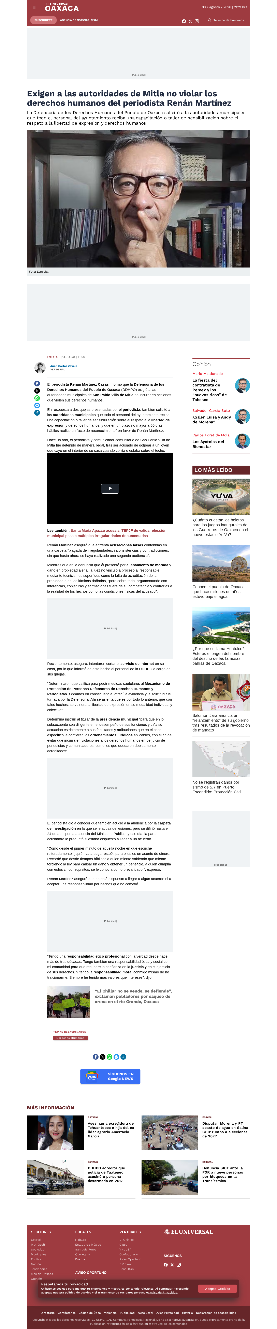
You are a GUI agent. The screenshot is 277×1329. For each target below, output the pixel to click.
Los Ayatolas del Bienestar (208, 444)
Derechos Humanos (70, 1037)
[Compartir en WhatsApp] (37, 398)
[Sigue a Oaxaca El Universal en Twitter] (191, 21)
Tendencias (39, 1269)
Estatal (53, 357)
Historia (187, 1312)
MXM (94, 20)
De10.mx (125, 1264)
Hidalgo (80, 1239)
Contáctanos (66, 1312)
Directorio (48, 1312)
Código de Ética (90, 1312)
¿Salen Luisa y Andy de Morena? (211, 419)
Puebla (80, 1259)
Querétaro (82, 1254)
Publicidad (127, 1312)
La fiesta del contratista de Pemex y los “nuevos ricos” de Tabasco (209, 390)
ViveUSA (125, 1249)
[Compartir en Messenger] (37, 405)
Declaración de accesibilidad (216, 1312)
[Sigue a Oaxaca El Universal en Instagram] (198, 21)
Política (36, 1259)
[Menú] (34, 7)
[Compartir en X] (37, 391)
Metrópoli (38, 1244)
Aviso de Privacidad (163, 1292)
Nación (36, 1264)
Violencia (110, 1312)
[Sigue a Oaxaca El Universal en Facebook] (185, 21)
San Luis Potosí (86, 1249)
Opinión (201, 364)
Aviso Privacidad (167, 1312)
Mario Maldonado (207, 373)
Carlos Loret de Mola (211, 435)
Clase (123, 1244)
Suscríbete (43, 20)
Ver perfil (57, 369)
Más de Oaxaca (42, 1273)
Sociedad (38, 1249)
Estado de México (88, 1244)
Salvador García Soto (211, 410)
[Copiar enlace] (37, 413)
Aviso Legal (145, 1312)
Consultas (126, 1269)
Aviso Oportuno (130, 1259)
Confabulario (128, 1254)
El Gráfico (126, 1239)
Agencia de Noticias (74, 20)
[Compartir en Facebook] (37, 383)
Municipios (38, 1254)
